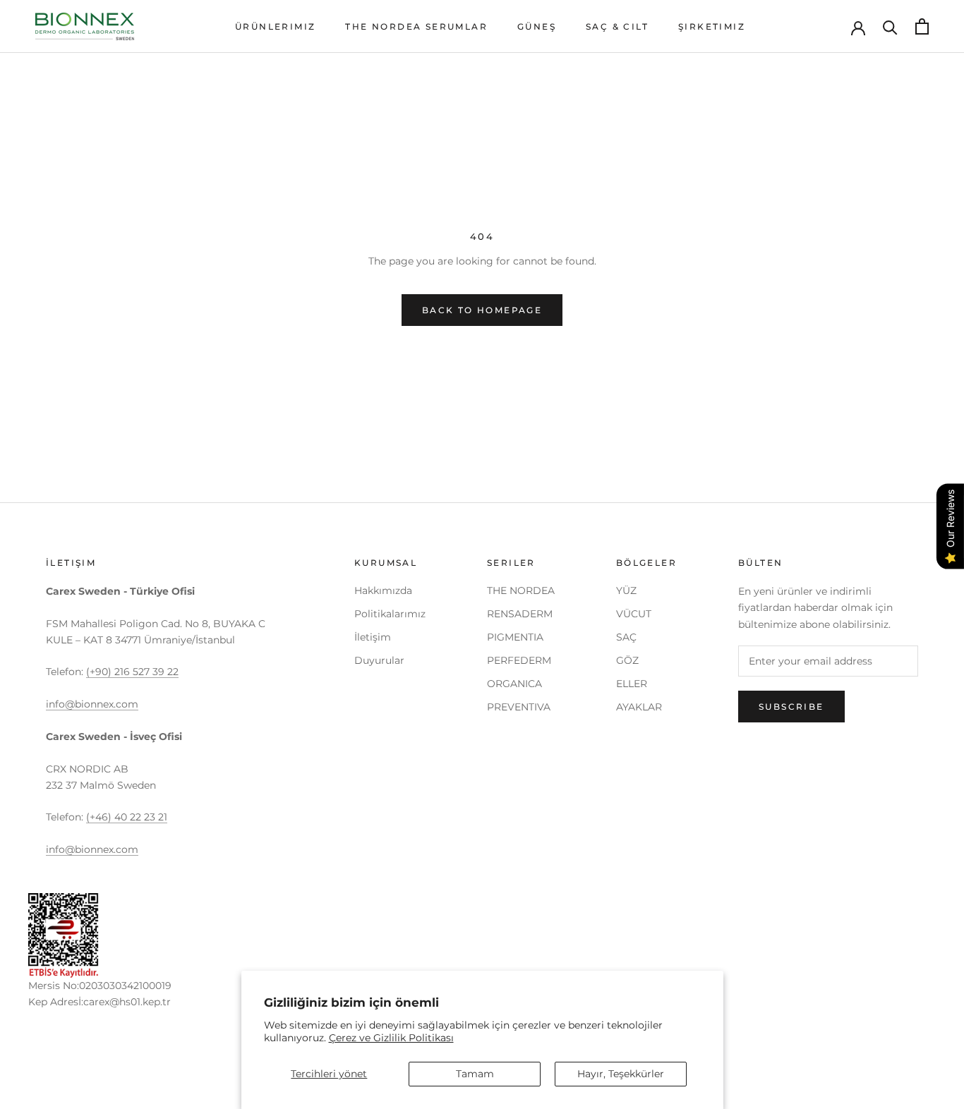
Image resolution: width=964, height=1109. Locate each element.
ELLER (631, 683)
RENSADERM (520, 613)
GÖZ (627, 660)
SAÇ (626, 637)
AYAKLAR (639, 707)
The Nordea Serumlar (416, 26)
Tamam (475, 1073)
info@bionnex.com (92, 704)
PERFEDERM (519, 660)
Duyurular (379, 660)
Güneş (536, 26)
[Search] (890, 26)
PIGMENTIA (515, 637)
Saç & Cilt (617, 26)
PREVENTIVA (518, 707)
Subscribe (791, 706)
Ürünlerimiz (275, 26)
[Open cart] (922, 26)
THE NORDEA (521, 590)
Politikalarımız (390, 613)
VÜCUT (633, 613)
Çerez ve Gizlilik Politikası (391, 1037)
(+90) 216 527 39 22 (132, 671)
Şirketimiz (711, 26)
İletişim (372, 637)
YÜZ (626, 590)
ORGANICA (514, 683)
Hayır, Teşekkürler (620, 1073)
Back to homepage (482, 310)
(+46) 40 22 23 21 (126, 817)
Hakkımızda (383, 590)
